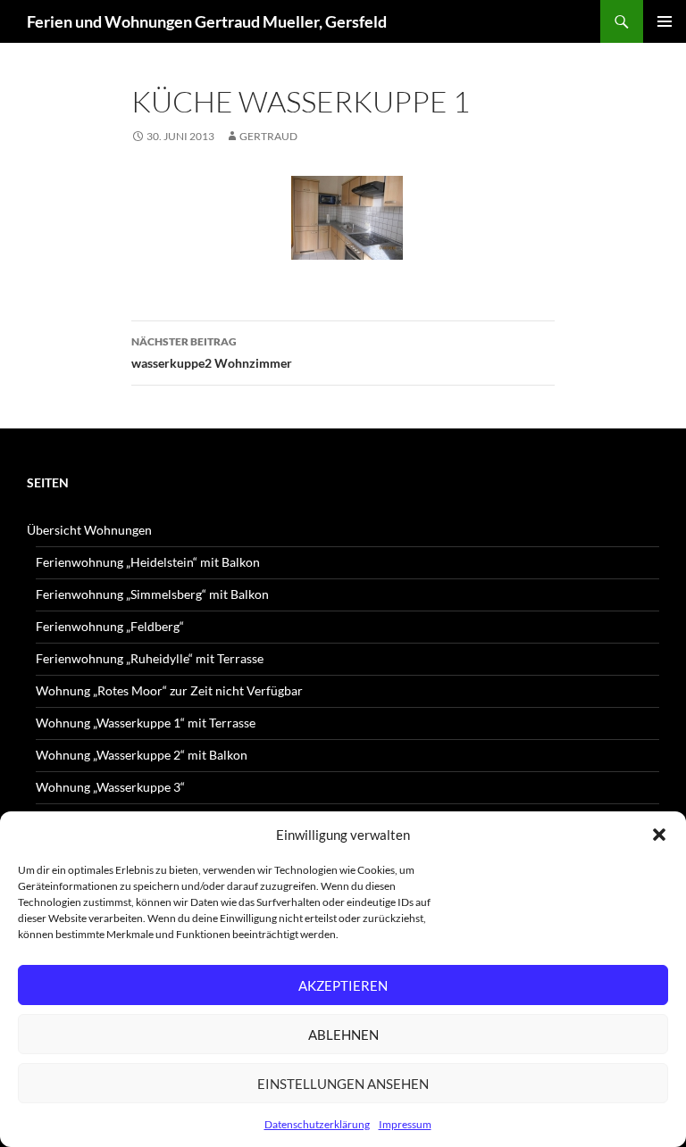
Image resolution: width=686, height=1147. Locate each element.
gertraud (268, 136)
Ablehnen (343, 1034)
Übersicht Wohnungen (89, 529)
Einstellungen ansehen (343, 1084)
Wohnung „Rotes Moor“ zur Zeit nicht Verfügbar (169, 690)
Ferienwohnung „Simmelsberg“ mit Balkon (152, 594)
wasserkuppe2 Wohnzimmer (211, 352)
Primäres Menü (664, 21)
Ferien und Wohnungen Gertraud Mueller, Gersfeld (207, 21)
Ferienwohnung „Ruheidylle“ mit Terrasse (150, 658)
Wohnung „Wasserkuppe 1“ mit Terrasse (145, 722)
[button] (659, 835)
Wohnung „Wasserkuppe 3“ (110, 786)
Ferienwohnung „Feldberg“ (110, 626)
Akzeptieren (343, 985)
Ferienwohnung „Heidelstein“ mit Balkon (148, 561)
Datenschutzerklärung (317, 1124)
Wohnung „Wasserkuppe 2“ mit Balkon (141, 754)
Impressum (405, 1124)
